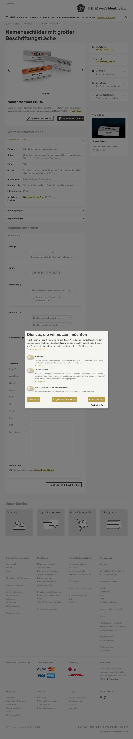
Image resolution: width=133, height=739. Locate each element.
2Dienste (40, 381)
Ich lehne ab (33, 400)
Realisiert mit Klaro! (98, 405)
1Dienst (39, 366)
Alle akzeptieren (96, 400)
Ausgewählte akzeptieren (64, 400)
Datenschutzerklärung (37, 349)
